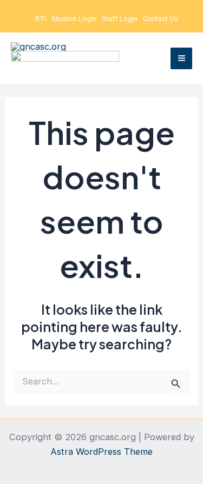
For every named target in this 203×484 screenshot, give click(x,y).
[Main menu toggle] (181, 58)
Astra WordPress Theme (101, 451)
